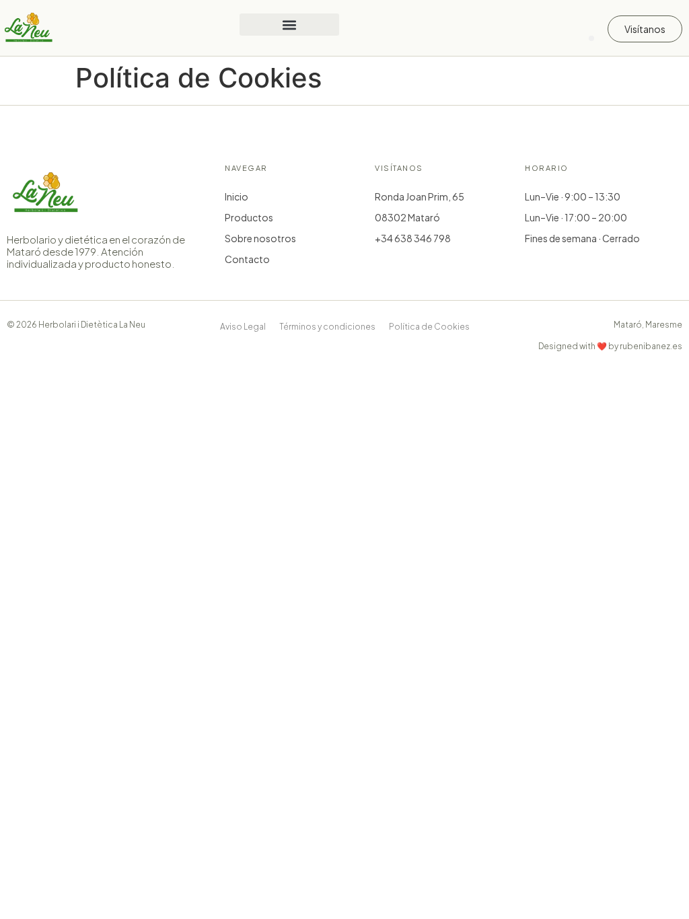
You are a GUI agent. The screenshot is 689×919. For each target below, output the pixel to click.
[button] (289, 24)
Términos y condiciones (327, 327)
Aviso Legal (243, 327)
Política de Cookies (429, 327)
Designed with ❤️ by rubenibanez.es (610, 346)
